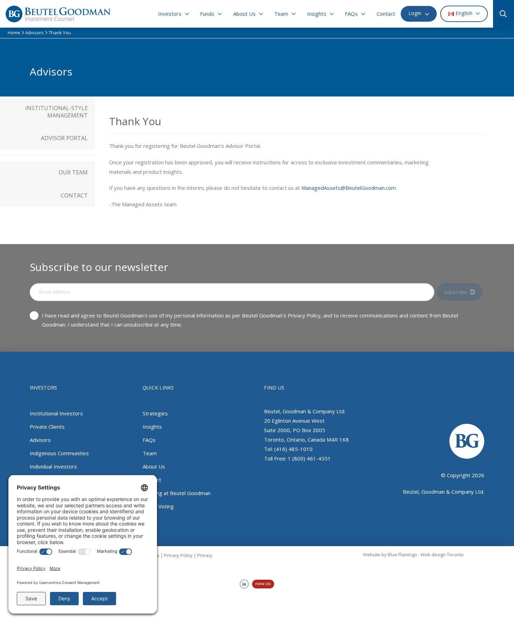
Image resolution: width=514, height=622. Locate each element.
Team (150, 453)
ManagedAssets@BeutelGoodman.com (348, 187)
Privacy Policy (178, 555)
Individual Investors (53, 466)
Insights (152, 426)
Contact (152, 479)
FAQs (149, 439)
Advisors (40, 439)
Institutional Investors (56, 413)
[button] (500, 14)
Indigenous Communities (59, 453)
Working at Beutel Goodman (176, 492)
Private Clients (47, 426)
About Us (154, 466)
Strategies (155, 413)
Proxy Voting (158, 506)
